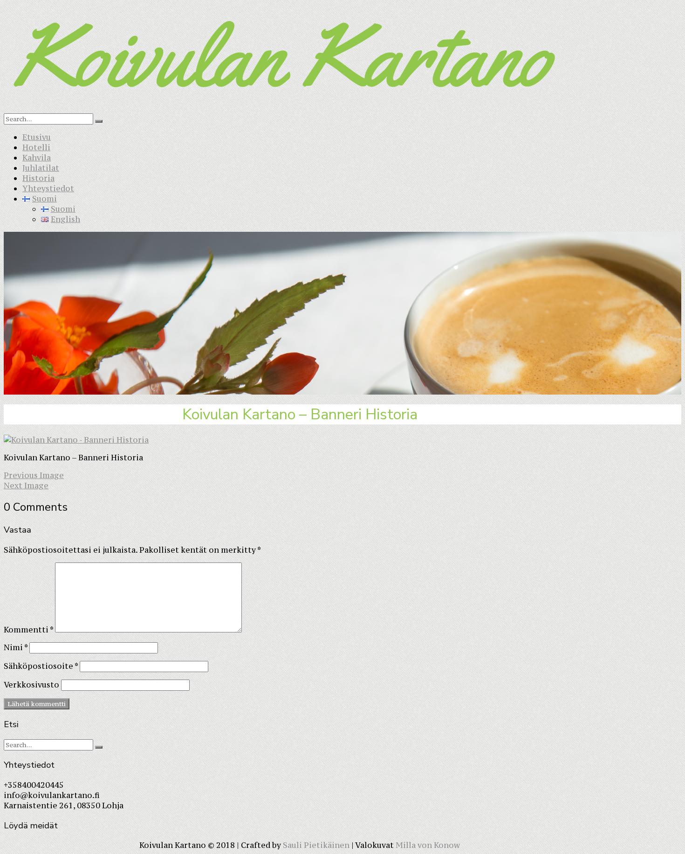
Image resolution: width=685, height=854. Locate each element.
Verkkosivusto (31, 685)
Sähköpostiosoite (41, 666)
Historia (38, 178)
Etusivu (36, 137)
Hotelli (36, 147)
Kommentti (28, 630)
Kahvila (36, 158)
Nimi (15, 647)
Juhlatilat (40, 168)
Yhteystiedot (48, 188)
